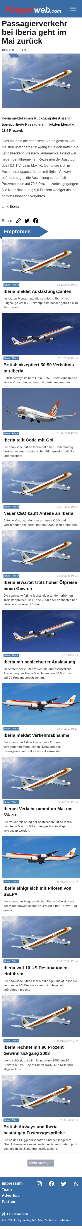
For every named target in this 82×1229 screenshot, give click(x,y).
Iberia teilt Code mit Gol (20, 390)
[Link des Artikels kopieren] (18, 220)
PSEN (22, 50)
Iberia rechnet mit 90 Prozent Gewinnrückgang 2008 (37, 1000)
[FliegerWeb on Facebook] (51, 1192)
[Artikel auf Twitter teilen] (27, 220)
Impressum (12, 1183)
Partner (8, 1202)
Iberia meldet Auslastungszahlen (27, 242)
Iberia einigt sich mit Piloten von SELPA (32, 839)
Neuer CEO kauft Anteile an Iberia (28, 464)
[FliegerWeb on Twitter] (64, 1192)
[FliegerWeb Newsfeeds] (76, 1183)
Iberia (14, 206)
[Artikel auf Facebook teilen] (35, 220)
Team (7, 1189)
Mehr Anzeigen (41, 1163)
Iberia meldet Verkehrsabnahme (26, 686)
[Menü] (73, 8)
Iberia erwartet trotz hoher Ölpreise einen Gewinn (39, 533)
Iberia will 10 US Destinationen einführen (33, 918)
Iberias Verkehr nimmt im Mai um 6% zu (32, 759)
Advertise (11, 1195)
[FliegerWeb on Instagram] (39, 1192)
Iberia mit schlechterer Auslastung (28, 612)
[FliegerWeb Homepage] (33, 9)
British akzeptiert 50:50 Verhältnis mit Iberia (35, 315)
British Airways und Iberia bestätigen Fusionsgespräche (30, 1079)
